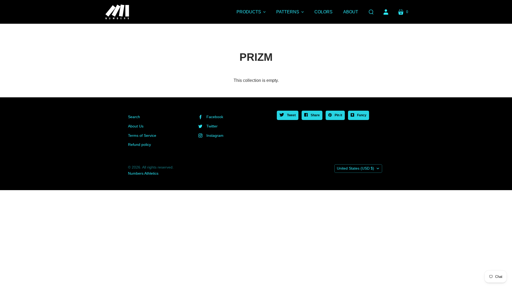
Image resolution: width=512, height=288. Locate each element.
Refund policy (139, 144)
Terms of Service (142, 135)
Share (315, 115)
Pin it (338, 115)
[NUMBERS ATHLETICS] (117, 11)
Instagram (214, 135)
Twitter (212, 126)
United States (355, 168)
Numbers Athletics (143, 173)
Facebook (214, 117)
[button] (251, 12)
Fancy (361, 115)
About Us (135, 126)
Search (134, 117)
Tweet (291, 115)
